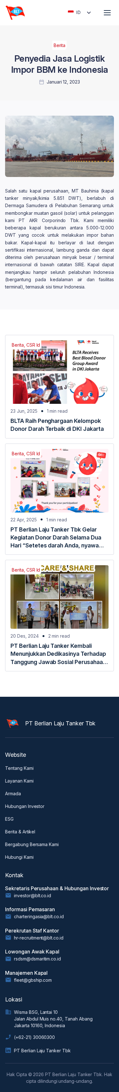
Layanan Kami (19, 780)
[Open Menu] (107, 12)
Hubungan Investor (24, 806)
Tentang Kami (19, 768)
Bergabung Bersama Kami (32, 844)
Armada (13, 793)
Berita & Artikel (20, 831)
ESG (9, 819)
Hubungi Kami (19, 857)
